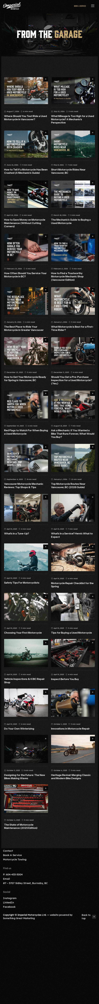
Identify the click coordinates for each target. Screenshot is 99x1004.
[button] (92, 6)
